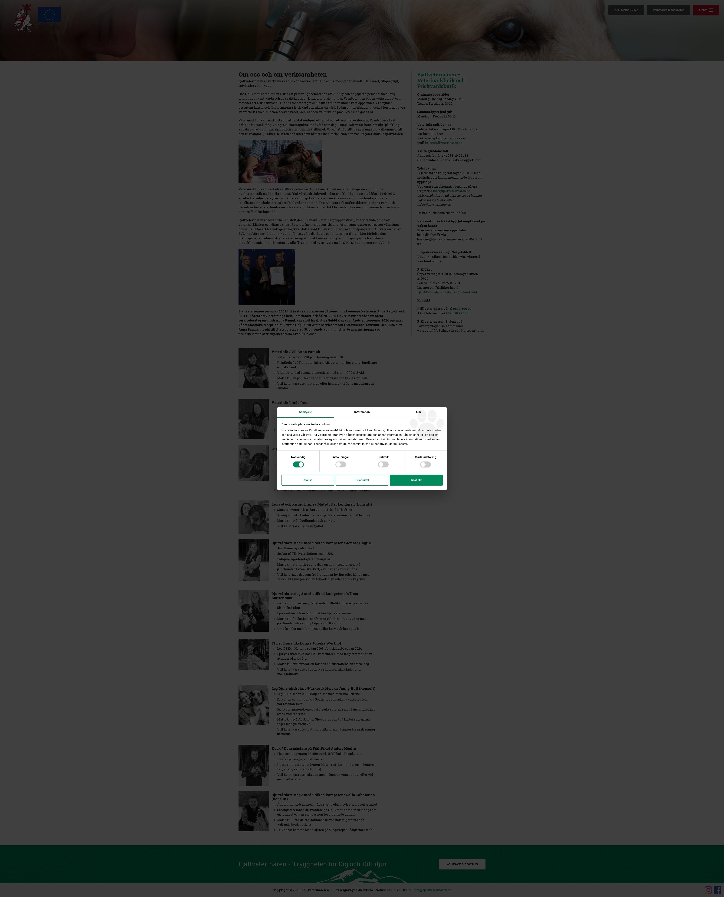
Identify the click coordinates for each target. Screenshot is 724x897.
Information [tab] (362, 412)
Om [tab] (418, 412)
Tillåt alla (416, 480)
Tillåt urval (362, 480)
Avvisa (308, 480)
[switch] (340, 464)
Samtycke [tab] (305, 412)
